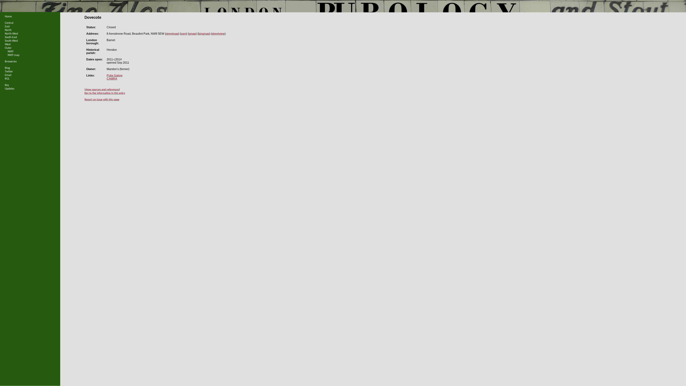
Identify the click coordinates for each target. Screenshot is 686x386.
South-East (11, 37)
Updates (9, 88)
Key (7, 85)
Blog (7, 68)
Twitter (9, 71)
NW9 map (13, 55)
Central (9, 23)
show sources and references (102, 89)
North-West (11, 33)
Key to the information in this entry (104, 93)
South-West (11, 40)
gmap (192, 33)
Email (8, 75)
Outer (8, 48)
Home (8, 16)
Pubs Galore (115, 75)
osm (183, 33)
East (7, 26)
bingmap (203, 33)
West (8, 44)
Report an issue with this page (101, 99)
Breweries (11, 61)
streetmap (172, 33)
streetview (218, 33)
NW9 (10, 51)
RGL (7, 78)
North (8, 30)
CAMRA (112, 78)
